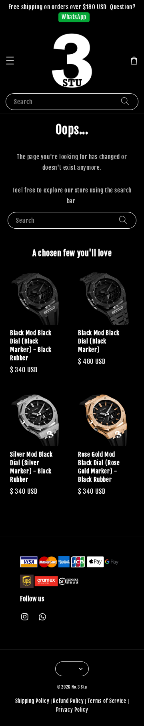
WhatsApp (74, 17)
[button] (10, 60)
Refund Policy (68, 701)
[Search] (125, 101)
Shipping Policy (32, 701)
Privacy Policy (72, 709)
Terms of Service (107, 701)
